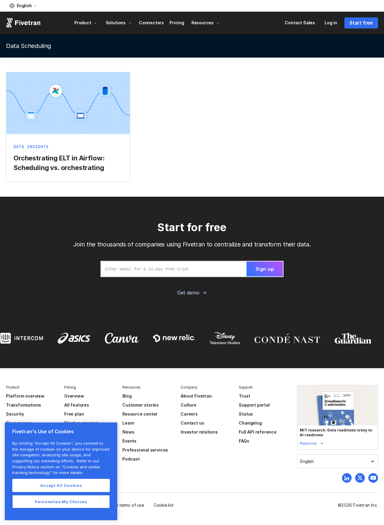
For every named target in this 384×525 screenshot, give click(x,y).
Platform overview (25, 395)
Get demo (188, 293)
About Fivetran (196, 395)
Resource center (140, 413)
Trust (244, 395)
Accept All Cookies (61, 485)
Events (129, 440)
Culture (188, 404)
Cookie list (164, 505)
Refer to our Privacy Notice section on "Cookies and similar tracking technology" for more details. (56, 466)
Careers (189, 413)
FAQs (244, 440)
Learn (128, 422)
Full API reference (258, 431)
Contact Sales (300, 22)
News (128, 431)
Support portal (254, 404)
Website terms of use (123, 505)
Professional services (145, 449)
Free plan (74, 413)
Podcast (131, 458)
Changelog (250, 422)
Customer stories (140, 404)
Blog (126, 395)
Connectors (151, 22)
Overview (74, 395)
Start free (361, 23)
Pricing (177, 22)
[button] (23, 5)
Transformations (23, 404)
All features (76, 404)
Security (15, 413)
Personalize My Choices (61, 501)
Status (246, 413)
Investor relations (199, 431)
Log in (331, 22)
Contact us (192, 422)
